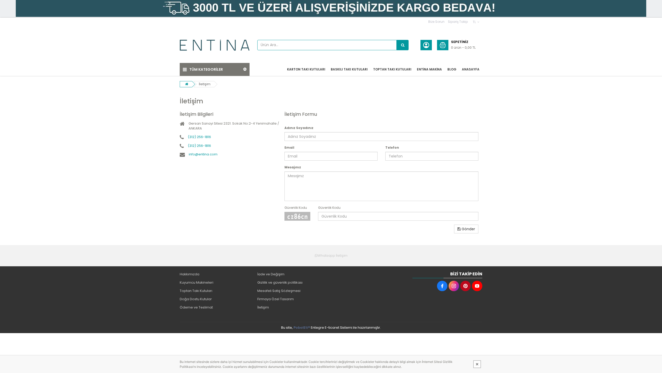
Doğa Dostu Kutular (196, 299)
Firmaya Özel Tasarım (275, 299)
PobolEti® (302, 327)
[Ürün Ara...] (403, 45)
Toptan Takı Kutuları (196, 290)
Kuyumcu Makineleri (196, 282)
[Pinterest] (465, 286)
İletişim (204, 84)
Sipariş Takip (458, 21)
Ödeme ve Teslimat (196, 307)
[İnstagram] (454, 286)
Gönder (468, 229)
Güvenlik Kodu (295, 207)
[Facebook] (442, 286)
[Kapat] (477, 364)
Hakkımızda (189, 274)
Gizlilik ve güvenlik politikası (280, 282)
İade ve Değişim (270, 274)
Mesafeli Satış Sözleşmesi (278, 290)
